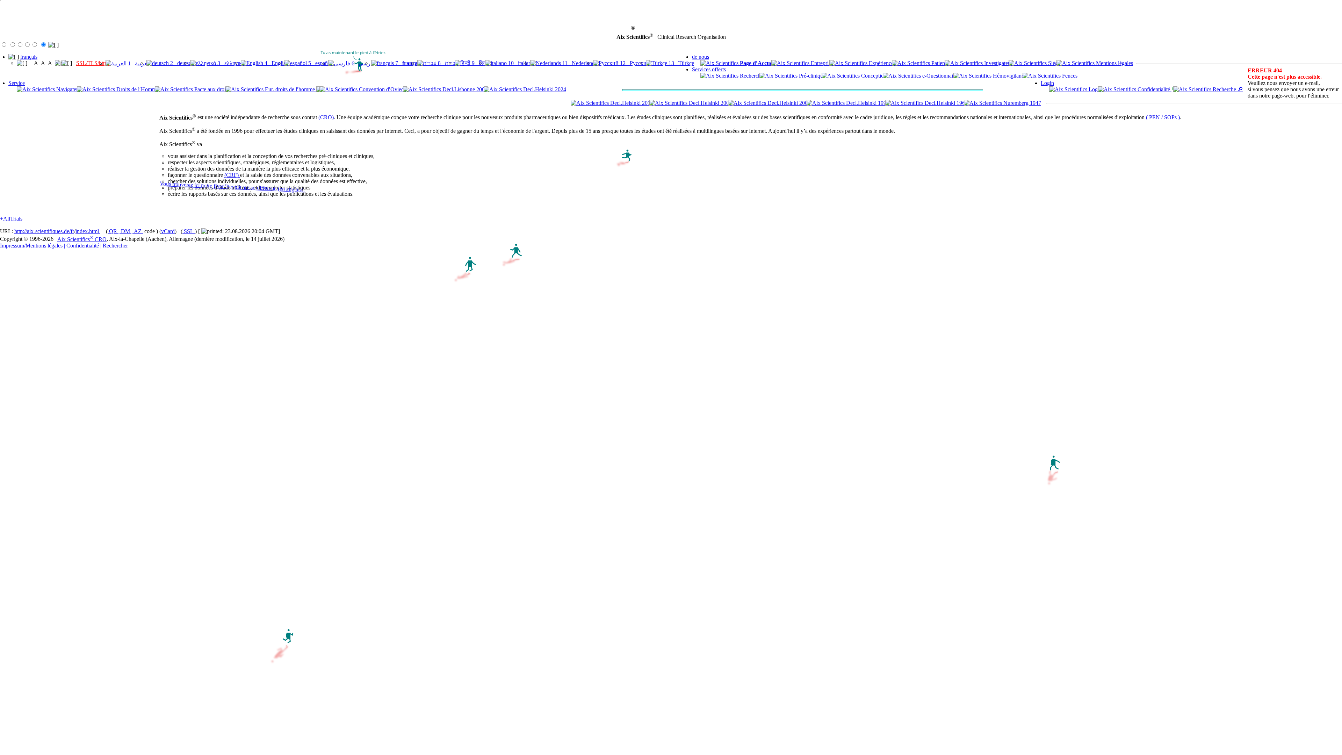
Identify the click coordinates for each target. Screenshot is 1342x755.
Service (16, 83)
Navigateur (68, 89)
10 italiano (520, 63)
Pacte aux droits (211, 89)
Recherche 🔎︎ (1227, 89)
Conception (873, 76)
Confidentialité (1153, 89)
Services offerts (709, 69)
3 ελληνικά (230, 63)
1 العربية (138, 63)
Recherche (750, 76)
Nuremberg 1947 (1021, 103)
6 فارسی (362, 63)
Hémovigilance (1008, 76)
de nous (700, 57)
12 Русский (634, 63)
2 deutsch (181, 63)
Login (1047, 83)
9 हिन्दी (479, 63)
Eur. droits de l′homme (290, 89)
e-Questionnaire (939, 76)
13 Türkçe (680, 63)
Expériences (881, 63)
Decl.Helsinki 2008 (709, 103)
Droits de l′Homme (137, 89)
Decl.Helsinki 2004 (788, 103)
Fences (1069, 76)
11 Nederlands (579, 63)
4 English (275, 63)
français (28, 57)
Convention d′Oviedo (382, 89)
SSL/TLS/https (92, 63)
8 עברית (447, 63)
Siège (1053, 63)
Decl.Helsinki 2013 (631, 103)
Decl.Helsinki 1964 (945, 103)
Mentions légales (1114, 63)
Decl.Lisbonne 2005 (464, 89)
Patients (939, 63)
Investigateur (997, 63)
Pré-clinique (811, 76)
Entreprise (821, 63)
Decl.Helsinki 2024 (544, 89)
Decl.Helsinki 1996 (867, 103)
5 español (319, 63)
